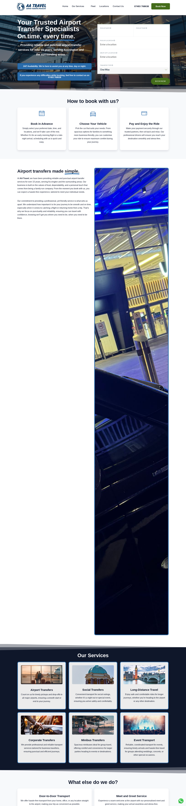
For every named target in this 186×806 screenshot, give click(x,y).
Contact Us (118, 6)
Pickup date (105, 28)
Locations (104, 6)
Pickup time (141, 28)
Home (65, 6)
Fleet (93, 6)
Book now (160, 81)
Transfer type (105, 65)
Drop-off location (108, 53)
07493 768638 (141, 6)
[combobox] (134, 70)
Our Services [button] (78, 6)
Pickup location (106, 40)
